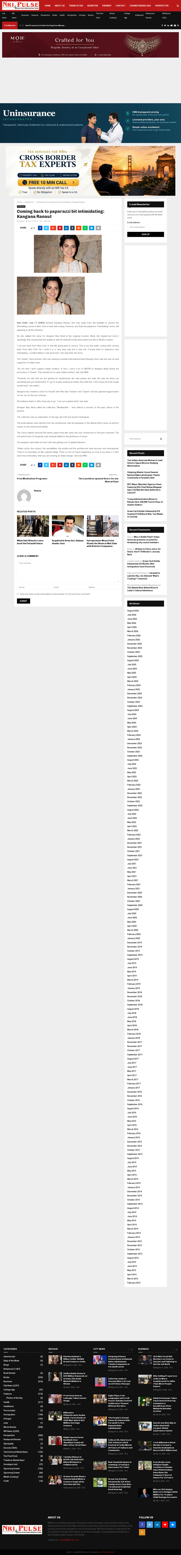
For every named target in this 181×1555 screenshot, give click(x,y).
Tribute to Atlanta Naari (14, 1460)
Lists (6, 1423)
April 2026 (132, 627)
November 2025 (134, 648)
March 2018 (132, 1029)
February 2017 (134, 1083)
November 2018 (134, 996)
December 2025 (134, 644)
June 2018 (132, 1017)
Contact (120, 6)
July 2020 (131, 913)
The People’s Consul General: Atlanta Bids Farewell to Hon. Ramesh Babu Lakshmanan (119, 1423)
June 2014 (132, 1216)
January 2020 (133, 938)
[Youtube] (172, 25)
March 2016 (132, 1129)
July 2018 (131, 1013)
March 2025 (132, 681)
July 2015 (131, 1162)
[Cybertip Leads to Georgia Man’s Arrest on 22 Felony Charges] (100, 1381)
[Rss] (178, 25)
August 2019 (133, 959)
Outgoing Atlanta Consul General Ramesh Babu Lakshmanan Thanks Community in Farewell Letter (143, 475)
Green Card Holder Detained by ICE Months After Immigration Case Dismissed (143, 564)
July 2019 (131, 963)
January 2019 (133, 988)
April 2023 (132, 776)
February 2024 (134, 735)
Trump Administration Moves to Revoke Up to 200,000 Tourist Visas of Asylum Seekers (145, 502)
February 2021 (134, 884)
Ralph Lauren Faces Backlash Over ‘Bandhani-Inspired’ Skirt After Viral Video (74, 1441)
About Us (60, 6)
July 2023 (131, 764)
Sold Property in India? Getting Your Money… (45, 25)
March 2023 (132, 781)
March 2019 (132, 980)
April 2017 (132, 1075)
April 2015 (132, 1175)
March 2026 (132, 631)
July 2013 (131, 1262)
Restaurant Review (150, 16)
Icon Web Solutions (106, 1552)
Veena (21, 221)
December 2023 (134, 743)
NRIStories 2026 (166, 16)
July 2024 (131, 714)
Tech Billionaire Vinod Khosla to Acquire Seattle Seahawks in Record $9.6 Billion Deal (165, 1446)
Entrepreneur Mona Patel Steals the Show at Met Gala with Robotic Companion (102, 543)
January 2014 (133, 1237)
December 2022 (134, 793)
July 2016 (131, 1112)
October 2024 (133, 702)
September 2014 (134, 1204)
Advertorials (9, 1356)
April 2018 (132, 1025)
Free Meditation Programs (32, 478)
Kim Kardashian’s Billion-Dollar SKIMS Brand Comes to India (74, 1359)
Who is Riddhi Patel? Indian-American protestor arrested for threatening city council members (143, 540)
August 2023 (133, 760)
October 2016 (133, 1100)
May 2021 (131, 872)
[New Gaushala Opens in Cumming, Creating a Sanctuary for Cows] (100, 1465)
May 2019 (131, 971)
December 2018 (134, 992)
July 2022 (131, 814)
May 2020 (131, 922)
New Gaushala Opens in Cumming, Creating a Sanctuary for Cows (120, 1464)
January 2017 (133, 1088)
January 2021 (133, 888)
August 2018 (133, 1009)
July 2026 (131, 615)
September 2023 (134, 756)
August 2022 (133, 810)
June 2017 (132, 1067)
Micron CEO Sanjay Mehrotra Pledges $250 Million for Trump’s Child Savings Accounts (165, 1493)
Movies (91, 15)
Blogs (6, 1365)
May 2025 (131, 673)
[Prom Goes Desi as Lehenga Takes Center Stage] (55, 1398)
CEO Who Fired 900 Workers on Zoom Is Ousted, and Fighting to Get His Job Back (165, 1360)
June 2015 (132, 1167)
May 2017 (131, 1071)
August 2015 (133, 1158)
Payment (107, 6)
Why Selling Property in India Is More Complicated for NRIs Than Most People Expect (165, 1381)
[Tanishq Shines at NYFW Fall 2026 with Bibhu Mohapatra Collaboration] (55, 1460)
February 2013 (134, 1283)
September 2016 (134, 1104)
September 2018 (134, 1005)
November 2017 (134, 1046)
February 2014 (134, 1233)
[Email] (175, 25)
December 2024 (134, 693)
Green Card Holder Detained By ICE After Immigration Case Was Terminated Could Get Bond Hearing (119, 1484)
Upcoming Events (12, 1468)
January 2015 (133, 1187)
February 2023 (134, 785)
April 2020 (132, 926)
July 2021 (131, 864)
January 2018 (133, 1038)
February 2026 (134, 635)
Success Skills (10, 1448)
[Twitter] (165, 25)
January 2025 (133, 689)
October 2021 (133, 851)
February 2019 (134, 984)
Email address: (133, 222)
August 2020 (133, 909)
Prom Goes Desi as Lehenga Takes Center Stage (75, 1398)
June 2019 (132, 967)
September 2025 (134, 656)
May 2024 (131, 723)
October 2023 (133, 752)
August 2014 (133, 1208)
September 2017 (134, 1054)
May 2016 (131, 1121)
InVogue (82, 15)
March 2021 (132, 880)
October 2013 (133, 1249)
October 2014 (133, 1200)
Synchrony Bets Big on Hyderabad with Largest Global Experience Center (164, 1427)
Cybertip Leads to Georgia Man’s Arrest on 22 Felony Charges (119, 1381)
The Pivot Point (99, 16)
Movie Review (10, 1427)
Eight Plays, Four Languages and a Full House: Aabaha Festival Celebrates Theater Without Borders (120, 1400)
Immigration (72, 15)
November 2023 (134, 747)
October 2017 (133, 1050)
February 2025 (134, 685)
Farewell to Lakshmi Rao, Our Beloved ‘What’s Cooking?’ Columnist (143, 576)
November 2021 (134, 847)
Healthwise (9, 1406)
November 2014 (134, 1196)
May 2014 (131, 1220)
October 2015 (133, 1150)
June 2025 (132, 669)
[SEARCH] (161, 439)
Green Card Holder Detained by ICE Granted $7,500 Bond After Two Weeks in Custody (145, 514)
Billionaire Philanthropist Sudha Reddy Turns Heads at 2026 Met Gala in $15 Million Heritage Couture (74, 1419)
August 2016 (133, 1108)
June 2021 (132, 868)
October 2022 (133, 801)
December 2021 (134, 843)
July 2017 (131, 1063)
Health (62, 15)
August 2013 (133, 1258)
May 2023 (131, 772)
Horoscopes (9, 1410)
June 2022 (132, 818)
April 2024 (132, 727)
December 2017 (134, 1042)
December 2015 (134, 1142)
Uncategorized (10, 1464)
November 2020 (134, 897)
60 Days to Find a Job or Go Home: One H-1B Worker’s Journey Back (144, 552)
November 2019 (134, 947)
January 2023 (133, 789)
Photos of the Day (14, 1398)
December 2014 (134, 1191)
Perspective (162, 6)
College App (127, 16)
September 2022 (134, 805)
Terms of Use (76, 6)
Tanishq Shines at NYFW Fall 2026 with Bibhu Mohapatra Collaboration (73, 1461)
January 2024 (133, 739)
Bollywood (139, 15)
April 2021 (132, 876)
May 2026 (131, 623)
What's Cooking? (11, 1477)
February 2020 (134, 934)
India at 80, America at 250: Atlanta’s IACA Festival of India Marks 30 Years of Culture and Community (120, 1445)
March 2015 (132, 1179)
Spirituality (8, 1444)
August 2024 (133, 710)
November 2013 (134, 1245)
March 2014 (132, 1229)
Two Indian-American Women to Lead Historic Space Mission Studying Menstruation (144, 463)
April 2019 (132, 976)
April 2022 (132, 826)
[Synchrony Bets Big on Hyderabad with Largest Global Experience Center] (145, 1426)
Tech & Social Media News (16, 1452)
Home (47, 6)
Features (34, 15)
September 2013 (134, 1254)
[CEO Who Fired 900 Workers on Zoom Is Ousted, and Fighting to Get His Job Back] (145, 1359)
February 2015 (134, 1183)
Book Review (9, 1373)
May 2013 (131, 1270)
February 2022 (134, 835)
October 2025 (133, 652)
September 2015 (134, 1154)
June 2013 (132, 1266)
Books (54, 15)
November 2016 (134, 1096)
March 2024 (132, 731)
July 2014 (131, 1212)
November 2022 (134, 797)
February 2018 (134, 1034)
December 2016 (134, 1092)
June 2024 (132, 718)
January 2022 (133, 839)
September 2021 (134, 855)
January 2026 (133, 640)
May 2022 (131, 822)
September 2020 (134, 905)
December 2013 (134, 1241)
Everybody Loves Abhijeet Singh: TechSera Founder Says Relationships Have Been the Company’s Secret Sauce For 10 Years (163, 1470)
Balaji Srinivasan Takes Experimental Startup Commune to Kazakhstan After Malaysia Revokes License (165, 1404)
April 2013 (132, 1274)
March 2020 (132, 930)
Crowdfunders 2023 (140, 6)
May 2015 (131, 1171)
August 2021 (133, 859)
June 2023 (132, 768)
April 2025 (132, 677)
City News (4, 16)
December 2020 (134, 893)
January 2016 (133, 1137)
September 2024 (134, 706)
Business (25, 15)
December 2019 (134, 942)
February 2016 (134, 1133)
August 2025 (133, 660)
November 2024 (134, 698)
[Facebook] (162, 25)
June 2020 (132, 917)
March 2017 (132, 1079)
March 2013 (132, 1279)
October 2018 (133, 1000)
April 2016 (132, 1125)
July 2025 (131, 664)
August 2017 (133, 1059)
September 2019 (134, 955)
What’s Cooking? (113, 16)
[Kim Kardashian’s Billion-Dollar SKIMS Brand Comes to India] (55, 1359)
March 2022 (132, 830)
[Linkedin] (168, 25)
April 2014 (132, 1225)
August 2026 (133, 611)
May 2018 (131, 1021)
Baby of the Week (11, 1361)
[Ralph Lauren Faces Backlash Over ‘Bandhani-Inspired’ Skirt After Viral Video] (55, 1440)
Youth (6, 1481)
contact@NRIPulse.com (68, 1540)
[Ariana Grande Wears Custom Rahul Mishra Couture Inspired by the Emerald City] (55, 1479)
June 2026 (132, 619)
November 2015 (134, 1146)
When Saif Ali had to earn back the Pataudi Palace (30, 542)
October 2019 (133, 951)
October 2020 (133, 901)
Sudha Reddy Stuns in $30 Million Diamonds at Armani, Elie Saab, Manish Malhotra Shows (75, 1378)
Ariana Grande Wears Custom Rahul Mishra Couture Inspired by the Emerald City (74, 1480)
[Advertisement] (90, 80)
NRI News (14, 16)
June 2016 (132, 1117)
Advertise (92, 6)
